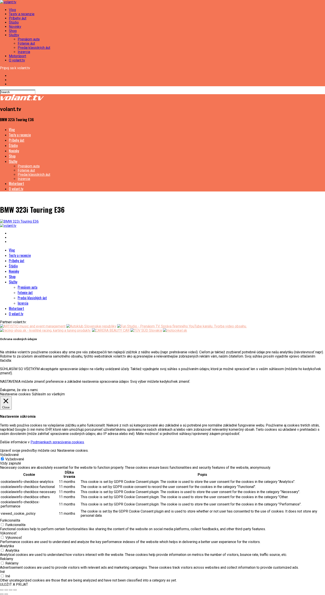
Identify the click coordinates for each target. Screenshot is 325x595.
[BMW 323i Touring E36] (19, 221)
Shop (13, 31)
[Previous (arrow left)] (2, 594)
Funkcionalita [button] (10, 520)
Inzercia (24, 52)
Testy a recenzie (21, 14)
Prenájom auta (29, 39)
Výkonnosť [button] (8, 533)
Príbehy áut (17, 18)
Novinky (15, 27)
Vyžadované (14, 459)
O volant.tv (17, 60)
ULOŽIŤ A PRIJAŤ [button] (14, 584)
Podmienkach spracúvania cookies (57, 442)
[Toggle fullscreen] (10, 590)
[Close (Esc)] (2, 590)
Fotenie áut (26, 43)
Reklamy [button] (6, 559)
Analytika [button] (7, 546)
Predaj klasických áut (34, 48)
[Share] (6, 590)
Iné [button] (2, 572)
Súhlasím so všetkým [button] (48, 394)
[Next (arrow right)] (6, 594)
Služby (14, 35)
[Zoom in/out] (15, 590)
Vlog (12, 10)
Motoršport (17, 56)
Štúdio (14, 22)
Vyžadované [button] (9, 455)
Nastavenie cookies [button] (15, 394)
